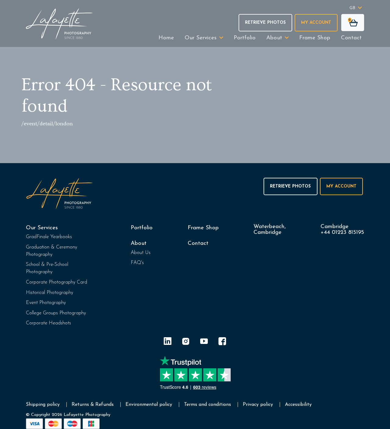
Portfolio (245, 38)
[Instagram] (186, 342)
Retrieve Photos (265, 22)
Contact (351, 38)
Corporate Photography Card (56, 282)
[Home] (59, 23)
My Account (316, 22)
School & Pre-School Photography (47, 268)
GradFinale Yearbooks (49, 236)
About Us (141, 252)
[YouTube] (204, 342)
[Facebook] (222, 342)
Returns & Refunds (93, 404)
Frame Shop (314, 38)
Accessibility (298, 404)
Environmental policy (149, 404)
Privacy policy (258, 404)
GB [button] (352, 8)
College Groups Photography (56, 313)
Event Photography (46, 302)
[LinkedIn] (167, 342)
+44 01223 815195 (342, 232)
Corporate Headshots (48, 323)
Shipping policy (43, 404)
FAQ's (137, 262)
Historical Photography (49, 292)
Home (166, 38)
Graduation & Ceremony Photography (51, 251)
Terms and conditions (207, 404)
